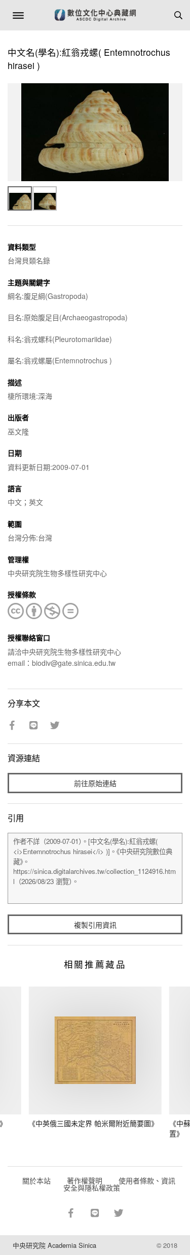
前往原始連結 (95, 783)
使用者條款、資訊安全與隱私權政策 (119, 1184)
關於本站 (36, 1180)
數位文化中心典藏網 (95, 15)
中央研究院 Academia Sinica (54, 1245)
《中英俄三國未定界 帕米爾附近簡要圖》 (93, 1123)
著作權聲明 (84, 1180)
